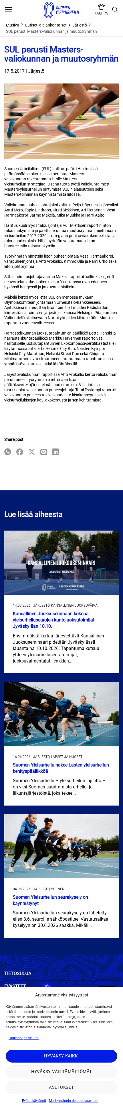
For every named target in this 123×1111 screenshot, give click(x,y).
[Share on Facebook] (19, 452)
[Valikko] (8, 10)
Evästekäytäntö (34, 1101)
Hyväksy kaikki (61, 1056)
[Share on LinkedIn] (55, 452)
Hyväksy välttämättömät (61, 1071)
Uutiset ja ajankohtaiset (46, 25)
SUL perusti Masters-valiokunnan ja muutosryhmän (51, 31)
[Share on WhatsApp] (7, 452)
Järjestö (79, 25)
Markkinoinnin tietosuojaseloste (73, 1101)
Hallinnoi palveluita (24, 1038)
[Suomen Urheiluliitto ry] (61, 10)
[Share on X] (31, 452)
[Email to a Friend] (43, 452)
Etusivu (12, 25)
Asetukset (61, 1087)
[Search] (115, 10)
